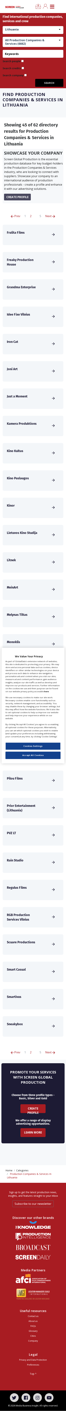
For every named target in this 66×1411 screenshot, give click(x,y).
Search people (12, 61)
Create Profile (33, 1110)
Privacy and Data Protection (33, 1359)
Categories (22, 1170)
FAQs (33, 1326)
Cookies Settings (33, 746)
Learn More (33, 1132)
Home (8, 1170)
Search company (13, 75)
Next (48, 216)
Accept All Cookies (33, 755)
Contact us (33, 1316)
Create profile (17, 197)
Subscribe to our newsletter (33, 1204)
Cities (33, 1335)
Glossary (33, 1330)
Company (33, 1340)
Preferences (33, 1364)
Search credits (12, 68)
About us (33, 1321)
